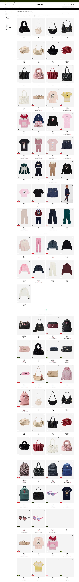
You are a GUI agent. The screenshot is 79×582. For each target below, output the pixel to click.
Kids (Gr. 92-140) (25, 11)
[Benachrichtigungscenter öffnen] (68, 4)
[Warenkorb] (73, 4)
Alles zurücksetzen (47, 15)
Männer (10, 4)
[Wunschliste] (71, 4)
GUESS (31, 11)
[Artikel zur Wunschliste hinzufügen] (29, 42)
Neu (28, 11)
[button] (64, 13)
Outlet (7, 2)
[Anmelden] (66, 4)
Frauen (6, 4)
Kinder (13, 4)
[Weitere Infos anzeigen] (24, 40)
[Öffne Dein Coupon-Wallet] (64, 4)
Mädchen (21, 11)
